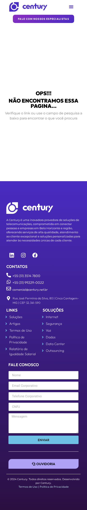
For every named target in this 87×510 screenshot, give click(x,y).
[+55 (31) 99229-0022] (8, 282)
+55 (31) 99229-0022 (28, 282)
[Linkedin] (11, 255)
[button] (71, 6)
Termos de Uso (28, 486)
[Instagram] (23, 255)
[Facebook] (35, 255)
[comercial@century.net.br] (8, 288)
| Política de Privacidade (53, 486)
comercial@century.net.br (30, 290)
